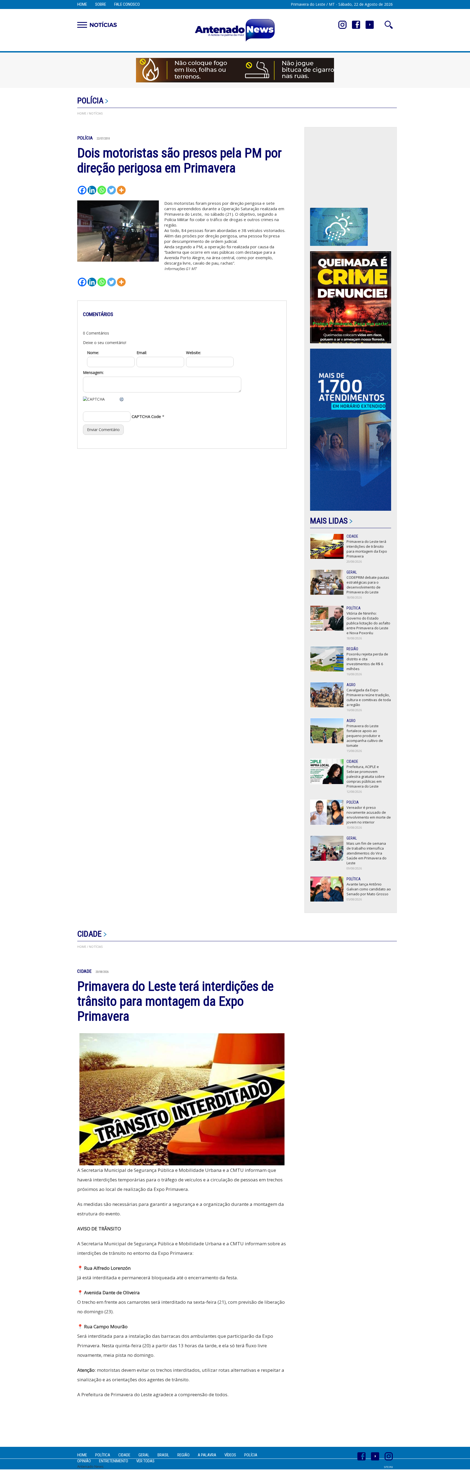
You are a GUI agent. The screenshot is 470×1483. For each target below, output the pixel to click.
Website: (193, 352)
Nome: (93, 352)
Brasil (163, 1455)
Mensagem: (93, 372)
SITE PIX (388, 1467)
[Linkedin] (92, 190)
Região (183, 1455)
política (102, 1455)
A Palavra (207, 1455)
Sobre (100, 4)
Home (82, 4)
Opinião (84, 1461)
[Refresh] (122, 399)
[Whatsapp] (101, 190)
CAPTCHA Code (146, 416)
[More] (121, 190)
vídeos (230, 1455)
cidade (89, 934)
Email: (142, 352)
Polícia (90, 100)
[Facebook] (82, 190)
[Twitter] (111, 190)
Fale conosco (127, 4)
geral (143, 1455)
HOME (81, 113)
